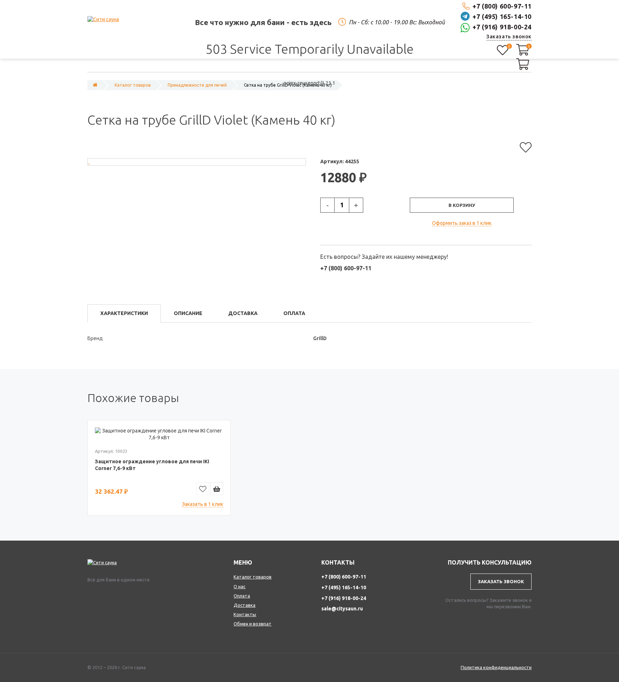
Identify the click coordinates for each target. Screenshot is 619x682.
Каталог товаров (253, 576)
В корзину (461, 205)
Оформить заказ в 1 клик (461, 223)
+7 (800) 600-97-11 (502, 6)
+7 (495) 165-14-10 (502, 16)
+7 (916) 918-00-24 (502, 26)
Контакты (245, 614)
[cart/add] (216, 488)
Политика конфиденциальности (496, 667)
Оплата (242, 595)
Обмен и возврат (253, 623)
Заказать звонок (509, 36)
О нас (239, 586)
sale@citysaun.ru (342, 608)
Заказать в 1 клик (202, 504)
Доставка (244, 605)
